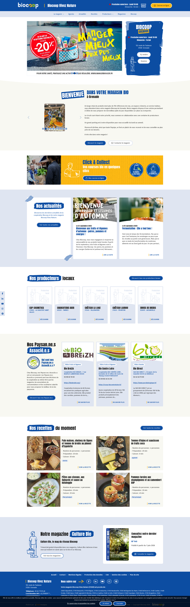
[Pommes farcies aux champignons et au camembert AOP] (113, 490)
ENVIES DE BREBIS (148, 307)
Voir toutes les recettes (151, 428)
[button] (28, 48)
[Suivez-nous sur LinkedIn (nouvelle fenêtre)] (2, 298)
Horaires (144, 61)
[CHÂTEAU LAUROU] (122, 295)
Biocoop (133, 14)
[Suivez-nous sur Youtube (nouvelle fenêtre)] (2, 303)
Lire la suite (108, 255)
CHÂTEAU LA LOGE (93, 307)
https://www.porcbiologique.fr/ (144, 383)
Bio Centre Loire (106, 368)
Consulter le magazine (145, 554)
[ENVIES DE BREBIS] (150, 295)
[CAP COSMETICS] (39, 295)
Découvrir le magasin (95, 143)
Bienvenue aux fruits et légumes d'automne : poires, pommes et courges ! (92, 231)
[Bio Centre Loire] (112, 352)
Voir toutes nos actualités (49, 225)
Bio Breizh (69, 368)
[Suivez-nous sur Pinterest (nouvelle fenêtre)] (2, 313)
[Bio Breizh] (78, 352)
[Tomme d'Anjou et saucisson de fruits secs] (113, 453)
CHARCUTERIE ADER (65, 307)
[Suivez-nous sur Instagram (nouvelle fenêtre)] (2, 308)
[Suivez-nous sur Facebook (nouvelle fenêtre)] (2, 293)
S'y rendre (144, 54)
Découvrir (44, 319)
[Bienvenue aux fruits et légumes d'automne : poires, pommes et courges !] (95, 210)
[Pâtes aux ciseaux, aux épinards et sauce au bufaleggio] (43, 490)
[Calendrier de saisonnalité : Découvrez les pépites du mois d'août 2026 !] (74, 48)
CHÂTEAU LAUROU (120, 307)
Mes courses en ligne (96, 178)
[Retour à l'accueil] (28, 5)
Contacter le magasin (122, 143)
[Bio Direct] (147, 352)
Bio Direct (138, 368)
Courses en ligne (163, 5)
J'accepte (119, 603)
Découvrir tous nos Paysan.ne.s (41, 398)
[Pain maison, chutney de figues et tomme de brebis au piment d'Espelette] (43, 453)
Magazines (122, 14)
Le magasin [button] (58, 14)
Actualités (82, 14)
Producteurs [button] (106, 14)
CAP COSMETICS (36, 307)
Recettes (94, 14)
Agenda (71, 14)
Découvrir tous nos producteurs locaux (146, 278)
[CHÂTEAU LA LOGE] (95, 295)
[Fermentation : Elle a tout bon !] (141, 210)
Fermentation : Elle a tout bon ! (137, 228)
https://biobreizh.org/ (72, 383)
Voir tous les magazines (52, 556)
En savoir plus (84, 402)
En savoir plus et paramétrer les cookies (81, 603)
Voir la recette (85, 467)
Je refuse (106, 603)
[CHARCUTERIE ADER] (67, 295)
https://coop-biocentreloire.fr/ (110, 385)
